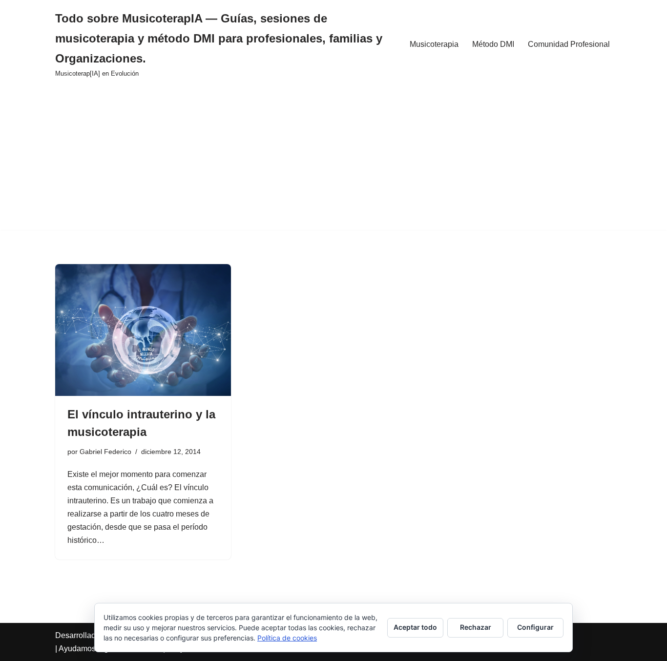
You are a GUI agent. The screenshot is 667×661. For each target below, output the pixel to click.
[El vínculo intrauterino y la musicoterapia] (143, 330)
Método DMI (493, 44)
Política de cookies (287, 638)
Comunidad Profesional (569, 44)
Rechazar (475, 627)
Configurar (535, 627)
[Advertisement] (333, 161)
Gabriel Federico (105, 451)
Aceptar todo (415, 627)
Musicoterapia (434, 44)
